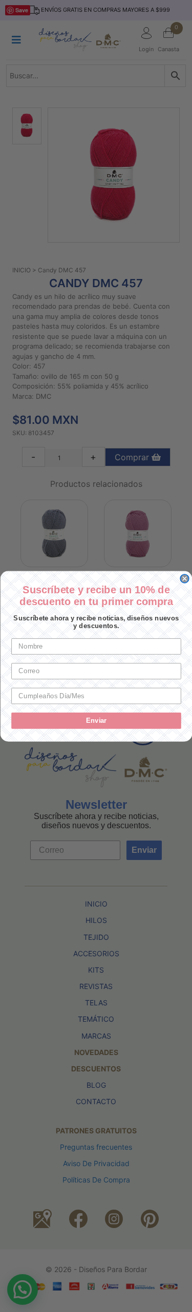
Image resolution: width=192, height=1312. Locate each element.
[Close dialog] (184, 578)
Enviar (96, 720)
